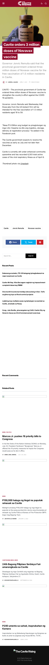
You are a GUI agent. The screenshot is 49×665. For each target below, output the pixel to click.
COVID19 (5, 37)
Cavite (6, 228)
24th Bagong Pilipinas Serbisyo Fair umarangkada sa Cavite (21, 565)
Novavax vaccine (34, 228)
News (13, 37)
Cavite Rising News (8, 560)
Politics (9, 432)
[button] (3, 3)
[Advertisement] (24, 196)
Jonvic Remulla (18, 228)
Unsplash (24, 163)
